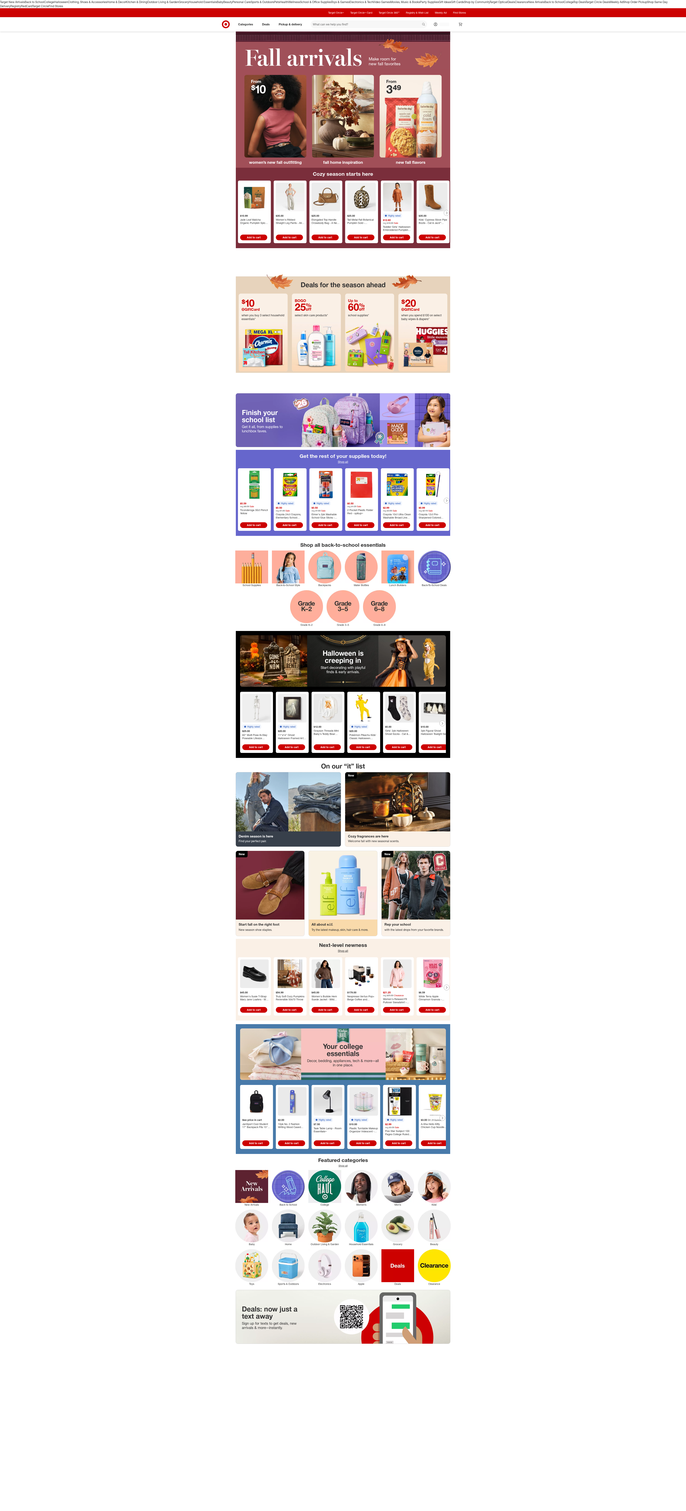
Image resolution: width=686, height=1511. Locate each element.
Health (284, 2)
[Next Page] (446, 213)
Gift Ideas (445, 2)
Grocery (184, 2)
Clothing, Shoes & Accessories (87, 2)
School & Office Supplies (315, 2)
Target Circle (40, 6)
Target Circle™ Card (361, 12)
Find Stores (56, 6)
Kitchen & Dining (136, 2)
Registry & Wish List (417, 12)
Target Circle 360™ (389, 12)
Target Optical (499, 2)
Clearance (521, 2)
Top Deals (579, 2)
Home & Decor (116, 2)
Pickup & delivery (290, 24)
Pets (277, 2)
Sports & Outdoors (262, 2)
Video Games (381, 2)
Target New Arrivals (12, 2)
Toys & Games (340, 2)
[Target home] (226, 24)
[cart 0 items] (460, 24)
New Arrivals (536, 2)
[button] (392, 215)
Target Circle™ (336, 12)
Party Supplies (429, 2)
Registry (15, 6)
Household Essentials (203, 2)
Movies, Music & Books (405, 2)
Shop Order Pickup (635, 2)
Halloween (61, 2)
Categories (245, 24)
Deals (511, 2)
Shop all (343, 462)
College (49, 2)
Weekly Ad (616, 2)
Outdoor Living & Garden (163, 2)
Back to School (34, 2)
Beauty (227, 2)
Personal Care (241, 2)
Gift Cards (457, 2)
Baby (220, 2)
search (423, 24)
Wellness (294, 2)
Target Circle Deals (598, 2)
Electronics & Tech (361, 2)
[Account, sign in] (442, 24)
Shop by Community (477, 2)
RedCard (26, 6)
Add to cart (254, 237)
